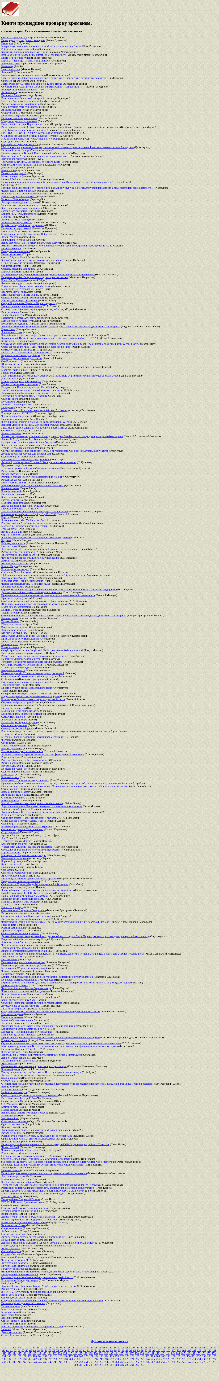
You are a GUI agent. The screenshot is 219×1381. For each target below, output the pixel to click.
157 (19, 1356)
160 (35, 1356)
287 (112, 1364)
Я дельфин (7, 719)
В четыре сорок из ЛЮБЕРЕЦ (17, 413)
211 (81, 1359)
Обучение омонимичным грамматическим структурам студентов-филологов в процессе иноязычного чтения (61, 1043)
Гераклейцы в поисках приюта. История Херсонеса (29, 878)
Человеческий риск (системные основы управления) (30, 557)
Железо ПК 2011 (10, 1147)
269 (163, 1362)
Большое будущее (10, 1069)
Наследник (7, 43)
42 (149, 1347)
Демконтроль (8, 560)
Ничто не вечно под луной (16, 57)
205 (50, 1359)
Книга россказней (11, 864)
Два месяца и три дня (13, 291)
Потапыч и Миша (11, 95)
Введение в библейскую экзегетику (20, 939)
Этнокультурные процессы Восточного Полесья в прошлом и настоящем (41, 1072)
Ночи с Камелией (11, 1141)
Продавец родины (11, 598)
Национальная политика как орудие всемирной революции (34, 1066)
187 (173, 1356)
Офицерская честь (11, 265)
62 (11, 1350)
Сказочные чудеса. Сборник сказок (20, 872)
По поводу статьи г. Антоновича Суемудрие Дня (28, 979)
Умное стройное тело (13, 315)
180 (137, 1356)
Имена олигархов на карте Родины (20, 294)
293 (142, 1364)
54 (195, 1347)
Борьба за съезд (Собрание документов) (23, 225)
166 (65, 1356)
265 (142, 1362)
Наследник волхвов (12, 1017)
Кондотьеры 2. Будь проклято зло (19, 213)
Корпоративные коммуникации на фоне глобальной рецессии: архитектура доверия (47, 976)
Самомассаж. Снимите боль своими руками (25, 1208)
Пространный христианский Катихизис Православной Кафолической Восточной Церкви (50, 1037)
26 (88, 1347)
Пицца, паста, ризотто (13, 708)
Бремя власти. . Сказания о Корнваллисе (23, 1222)
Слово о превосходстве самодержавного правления (29, 1095)
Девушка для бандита (13, 159)
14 (42, 1347)
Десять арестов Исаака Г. (14, 578)
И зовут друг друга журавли (16, 1245)
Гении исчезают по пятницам (17, 263)
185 (163, 1356)
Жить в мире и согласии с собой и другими (25, 991)
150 (198, 1353)
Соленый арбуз (9, 398)
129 (91, 1353)
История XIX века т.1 (13, 765)
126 (75, 1353)
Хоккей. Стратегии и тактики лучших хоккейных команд (32, 803)
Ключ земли (7, 1315)
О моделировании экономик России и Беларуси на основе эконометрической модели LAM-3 (52, 1300)
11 (30, 1347)
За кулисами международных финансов (23, 75)
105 (184, 1350)
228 (168, 1359)
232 (189, 1359)
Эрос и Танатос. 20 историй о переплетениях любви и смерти (35, 156)
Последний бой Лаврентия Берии (19, 1274)
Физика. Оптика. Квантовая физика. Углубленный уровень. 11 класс (38, 1286)
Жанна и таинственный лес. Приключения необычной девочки (36, 537)
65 (23, 1350)
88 (111, 1350)
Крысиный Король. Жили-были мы (20, 52)
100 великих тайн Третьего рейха (19, 1060)
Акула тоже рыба (10, 1248)
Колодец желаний (11, 491)
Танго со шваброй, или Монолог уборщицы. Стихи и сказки (34, 511)
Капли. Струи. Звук (12, 907)
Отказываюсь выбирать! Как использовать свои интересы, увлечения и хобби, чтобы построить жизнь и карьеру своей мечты (70, 343)
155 (9, 1356)
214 (96, 1359)
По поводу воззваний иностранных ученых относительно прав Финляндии (42, 1164)
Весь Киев (7, 1086)
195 (214, 1356)
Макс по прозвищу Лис (14, 1309)
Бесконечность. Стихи (13, 1225)
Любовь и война (10, 1231)
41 (145, 1347)
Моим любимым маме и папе (17, 1020)
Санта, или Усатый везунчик (17, 572)
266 (148, 1362)
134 (116, 1353)
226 (158, 1359)
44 (157, 1347)
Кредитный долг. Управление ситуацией (23, 713)
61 (7, 1350)
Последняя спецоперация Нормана (20, 115)
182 (148, 1356)
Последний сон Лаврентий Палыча (20, 1199)
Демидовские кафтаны (13, 630)
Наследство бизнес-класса (15, 231)
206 (55, 1359)
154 (4, 1356)
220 (127, 1359)
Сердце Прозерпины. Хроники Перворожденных (28, 303)
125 (70, 1353)
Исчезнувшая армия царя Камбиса (20, 104)
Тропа (4, 690)
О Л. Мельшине (10, 1104)
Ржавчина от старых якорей (16, 228)
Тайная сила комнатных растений (19, 384)
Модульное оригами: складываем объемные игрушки (30, 696)
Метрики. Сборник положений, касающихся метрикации (32, 737)
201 (30, 1359)
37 (130, 1347)
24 (80, 1347)
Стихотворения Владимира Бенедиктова (23, 910)
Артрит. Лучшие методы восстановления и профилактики (33, 1237)
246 (45, 1362)
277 (204, 1362)
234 (199, 1359)
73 (53, 1350)
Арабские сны (9, 1063)
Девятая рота (8, 167)
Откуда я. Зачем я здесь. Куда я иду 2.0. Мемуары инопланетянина (37, 1158)
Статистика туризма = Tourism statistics (22, 829)
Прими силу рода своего (14, 985)
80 (80, 1350)
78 (73, 1350)
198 (14, 1359)
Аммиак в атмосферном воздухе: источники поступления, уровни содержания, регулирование (53, 245)
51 (184, 1347)
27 (92, 1347)
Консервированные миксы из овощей (21, 208)
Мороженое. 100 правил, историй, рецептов (25, 459)
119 (39, 1353)
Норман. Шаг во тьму (13, 1239)
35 (122, 1347)
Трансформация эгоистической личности (23, 130)
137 (132, 1353)
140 (147, 1353)
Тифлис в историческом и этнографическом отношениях (32, 390)
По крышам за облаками (14, 419)
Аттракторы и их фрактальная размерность (24, 393)
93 (130, 1350)
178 (127, 1356)
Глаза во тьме (8, 924)
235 (204, 1359)
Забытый (6, 1329)
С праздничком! (10, 832)
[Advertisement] (88, 9)
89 (115, 1350)
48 (172, 1347)
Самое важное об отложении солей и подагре (26, 676)
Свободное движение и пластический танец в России (30, 849)
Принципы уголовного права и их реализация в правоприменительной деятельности (48, 595)
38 (134, 1347)
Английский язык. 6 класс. (16, 794)
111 (214, 1350)
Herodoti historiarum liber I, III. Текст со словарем (27, 893)
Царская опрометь (11, 271)
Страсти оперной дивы (14, 1320)
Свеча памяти (8, 742)
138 (137, 1353)
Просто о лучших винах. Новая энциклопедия (26, 687)
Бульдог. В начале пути (13, 994)
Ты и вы (5, 904)
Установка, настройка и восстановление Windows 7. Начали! (34, 410)
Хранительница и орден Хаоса (18, 554)
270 (168, 1362)
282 (86, 1364)
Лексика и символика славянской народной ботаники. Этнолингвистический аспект (47, 1242)
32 (111, 1347)
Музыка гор (7, 774)
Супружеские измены (13, 887)
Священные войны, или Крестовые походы (25, 916)
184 (158, 1356)
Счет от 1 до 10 (9, 1080)
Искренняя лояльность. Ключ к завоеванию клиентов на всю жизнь (38, 1026)
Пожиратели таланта (12, 974)
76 (65, 1350)
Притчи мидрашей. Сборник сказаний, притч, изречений (32, 673)
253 (81, 1362)
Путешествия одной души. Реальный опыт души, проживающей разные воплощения (48, 274)
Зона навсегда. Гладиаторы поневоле (21, 205)
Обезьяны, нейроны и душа (16, 702)
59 (215, 1347)
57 (207, 1347)
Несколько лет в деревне (14, 323)
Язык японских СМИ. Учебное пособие (23, 520)
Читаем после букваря (13, 1260)
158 (24, 1356)
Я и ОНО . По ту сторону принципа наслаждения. (28, 1291)
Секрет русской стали (13, 1297)
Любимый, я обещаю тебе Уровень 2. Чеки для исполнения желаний (38, 462)
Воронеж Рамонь (10, 757)
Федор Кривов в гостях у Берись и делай (23, 820)
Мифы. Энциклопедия (13, 745)
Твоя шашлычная (10, 685)
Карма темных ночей (12, 497)
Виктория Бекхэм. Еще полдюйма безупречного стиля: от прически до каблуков (45, 367)
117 (29, 1353)
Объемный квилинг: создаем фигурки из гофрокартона (31, 1002)
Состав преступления (13, 1234)
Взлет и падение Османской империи (21, 98)
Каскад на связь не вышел (15, 251)
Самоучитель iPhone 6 (13, 716)
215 (101, 1359)
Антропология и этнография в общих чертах (25, 919)
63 (15, 1350)
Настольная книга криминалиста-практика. (25, 682)
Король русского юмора (14, 1040)
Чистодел (6, 739)
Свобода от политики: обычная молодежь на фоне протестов (34, 601)
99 (153, 1350)
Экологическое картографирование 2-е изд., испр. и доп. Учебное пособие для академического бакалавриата (60, 326)
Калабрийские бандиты (14, 843)
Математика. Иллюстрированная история (24, 526)
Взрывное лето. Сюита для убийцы (20, 355)
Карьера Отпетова (11, 852)
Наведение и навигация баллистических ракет (26, 1031)
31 (107, 1347)
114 (14, 1353)
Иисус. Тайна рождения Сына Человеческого (26, 352)
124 (65, 1353)
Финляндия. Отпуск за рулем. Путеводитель (25, 1257)
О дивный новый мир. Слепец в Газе (21, 997)
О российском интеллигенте (16, 1335)
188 (178, 1356)
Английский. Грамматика (15, 563)
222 (137, 1359)
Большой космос (10, 777)
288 (117, 1364)
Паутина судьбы (10, 500)
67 (30, 1350)
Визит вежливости (11, 913)
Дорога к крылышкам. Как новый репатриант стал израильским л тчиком (41, 806)
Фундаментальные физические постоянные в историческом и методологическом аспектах (50, 1011)
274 (189, 1362)
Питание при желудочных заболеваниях (23, 1303)
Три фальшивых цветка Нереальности (22, 751)
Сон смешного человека (14, 1121)
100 (158, 1350)
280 (76, 1364)
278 (209, 1362)
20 (65, 1347)
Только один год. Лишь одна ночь (19, 948)
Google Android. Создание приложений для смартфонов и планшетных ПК (42, 86)
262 (127, 1362)
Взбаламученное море (13, 543)
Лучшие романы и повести (109, 1341)
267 (153, 1362)
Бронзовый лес (9, 1115)
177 (122, 1356)
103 (174, 1350)
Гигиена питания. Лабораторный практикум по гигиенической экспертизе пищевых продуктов (53, 78)
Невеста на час (9, 546)
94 (134, 1350)
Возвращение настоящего (15, 569)
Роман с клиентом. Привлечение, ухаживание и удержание (33, 656)
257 (101, 1362)
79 (77, 1350)
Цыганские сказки (11, 254)
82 (88, 1350)
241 (19, 1362)
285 (101, 1364)
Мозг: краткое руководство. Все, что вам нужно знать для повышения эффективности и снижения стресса (59, 1046)
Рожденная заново (11, 479)
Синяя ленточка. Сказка (14, 1101)
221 (132, 1359)
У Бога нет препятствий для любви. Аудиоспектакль (30, 468)
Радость (5, 471)
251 (71, 1362)
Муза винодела (9, 1312)
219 (122, 1359)
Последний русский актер (15, 768)
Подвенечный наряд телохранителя (20, 659)
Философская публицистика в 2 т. (19, 144)
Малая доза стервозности (15, 606)
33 (115, 1347)
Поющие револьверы (12, 586)
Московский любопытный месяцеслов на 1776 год (29, 138)
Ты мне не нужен (10, 1306)
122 (55, 1353)
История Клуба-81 (11, 474)
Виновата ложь (9, 1213)
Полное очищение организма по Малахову (24, 895)
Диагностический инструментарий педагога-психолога (31, 592)
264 (137, 1362)
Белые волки (8, 341)
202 (35, 1359)
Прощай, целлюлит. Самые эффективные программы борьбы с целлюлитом (42, 1190)
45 (161, 1347)
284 (96, 1364)
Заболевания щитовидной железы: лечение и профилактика (34, 427)
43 (153, 1347)
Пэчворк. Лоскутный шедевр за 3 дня (21, 1211)
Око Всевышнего (10, 361)
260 (117, 1362)
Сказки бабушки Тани (13, 257)
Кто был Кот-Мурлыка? (14, 632)
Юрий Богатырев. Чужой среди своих (22, 193)
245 (40, 1362)
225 (153, 1359)
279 (214, 1362)
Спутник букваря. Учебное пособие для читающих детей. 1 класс (37, 1277)
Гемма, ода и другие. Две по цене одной (23, 40)
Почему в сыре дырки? (13, 173)
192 (199, 1356)
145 (173, 1353)
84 (96, 1350)
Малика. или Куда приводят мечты (20, 711)
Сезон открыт (8, 823)
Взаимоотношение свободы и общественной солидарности (33, 54)
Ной (3, 1283)
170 (86, 1356)
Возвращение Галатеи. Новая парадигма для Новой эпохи (33, 699)
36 (126, 1347)
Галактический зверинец (15, 1268)
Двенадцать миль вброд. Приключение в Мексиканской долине (36, 1130)
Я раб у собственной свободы (17, 1182)
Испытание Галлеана (12, 956)
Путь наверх (8, 401)
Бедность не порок (11, 1089)
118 (34, 1353)
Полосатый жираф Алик (14, 641)
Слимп (5, 1205)
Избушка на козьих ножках (16, 49)
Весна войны (8, 170)
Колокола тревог (10, 647)
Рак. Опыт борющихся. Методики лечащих (25, 760)
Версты (5, 517)
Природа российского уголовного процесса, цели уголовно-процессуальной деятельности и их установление (61, 783)
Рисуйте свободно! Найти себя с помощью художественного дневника (40, 523)
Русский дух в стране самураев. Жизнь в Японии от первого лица (37, 1135)
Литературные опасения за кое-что (20, 1005)
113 (9, 1353)
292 (137, 1364)
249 (60, 1362)
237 (214, 1359)
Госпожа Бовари (10, 621)
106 (189, 1350)
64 (19, 1350)
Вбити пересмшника (12, 624)
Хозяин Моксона (10, 237)
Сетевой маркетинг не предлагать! (20, 933)
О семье (5, 1254)
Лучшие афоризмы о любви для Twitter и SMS (26, 453)
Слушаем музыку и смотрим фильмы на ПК (25, 1156)
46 (165, 1347)
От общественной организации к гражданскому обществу (33, 309)
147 (183, 1353)
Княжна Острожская (12, 609)
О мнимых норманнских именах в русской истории (29, 135)
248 (55, 1362)
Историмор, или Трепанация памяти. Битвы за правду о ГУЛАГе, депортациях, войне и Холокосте (55, 1144)
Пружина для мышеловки (15, 1265)
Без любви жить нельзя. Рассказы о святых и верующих (31, 260)
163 (50, 1356)
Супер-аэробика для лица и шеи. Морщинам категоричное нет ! (36, 346)
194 (209, 1356)
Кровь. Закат (8, 329)
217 (112, 1359)
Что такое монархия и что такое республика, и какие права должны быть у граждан (47, 1271)
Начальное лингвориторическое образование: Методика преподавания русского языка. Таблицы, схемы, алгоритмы (65, 786)
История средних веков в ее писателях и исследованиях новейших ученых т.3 (44, 1173)
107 (194, 1350)
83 (92, 1350)
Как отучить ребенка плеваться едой (21, 445)
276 (199, 1362)
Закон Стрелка (9, 1167)
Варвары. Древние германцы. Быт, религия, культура (30, 424)
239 (9, 1362)
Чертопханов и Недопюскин (17, 416)
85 (100, 1350)
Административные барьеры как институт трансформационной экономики (42, 754)
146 (178, 1353)
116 (24, 1353)
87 (107, 1350)
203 (40, 1359)
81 (84, 1350)
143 (162, 1353)
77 (69, 1350)
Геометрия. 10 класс (12, 508)
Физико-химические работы (16, 164)
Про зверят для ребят (12, 930)
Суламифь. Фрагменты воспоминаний (22, 664)
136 (126, 1353)
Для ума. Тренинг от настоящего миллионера (26, 1075)
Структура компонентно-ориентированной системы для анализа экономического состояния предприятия (59, 589)
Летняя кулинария (11, 433)
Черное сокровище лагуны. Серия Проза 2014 (26, 583)
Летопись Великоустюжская (16, 222)
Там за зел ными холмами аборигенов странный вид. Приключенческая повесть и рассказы (51, 1185)
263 (132, 1362)
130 (96, 1353)
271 (173, 1362)
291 (132, 1364)
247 (50, 1362)
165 (60, 1356)
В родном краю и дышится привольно (22, 580)
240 (14, 1362)
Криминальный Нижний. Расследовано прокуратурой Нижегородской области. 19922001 (50, 338)
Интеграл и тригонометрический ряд (21, 653)
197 (9, 1359)
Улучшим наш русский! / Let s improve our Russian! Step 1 (32, 485)
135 (121, 1353)
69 (38, 1350)
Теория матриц (9, 612)
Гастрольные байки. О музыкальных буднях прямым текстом (34, 277)
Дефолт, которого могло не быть (19, 196)
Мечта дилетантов (11, 176)
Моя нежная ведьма (12, 1014)
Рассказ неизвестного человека (18, 552)
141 (152, 1353)
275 (194, 1362)
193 (204, 1356)
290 (127, 1364)
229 (173, 1359)
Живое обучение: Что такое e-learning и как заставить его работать (37, 890)
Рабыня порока (9, 763)
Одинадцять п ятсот (12, 141)
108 (199, 1350)
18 (57, 1347)
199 (19, 1359)
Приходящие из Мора (13, 239)
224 (148, 1359)
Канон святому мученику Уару (18, 1000)
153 (214, 1353)
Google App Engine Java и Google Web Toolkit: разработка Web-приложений (42, 650)
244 (35, 1362)
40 (142, 1347)
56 (203, 1347)
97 (146, 1350)
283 (91, 1364)
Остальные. (7, 185)
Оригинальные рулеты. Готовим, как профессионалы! (30, 1138)
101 (163, 1350)
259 (112, 1362)
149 (193, 1353)
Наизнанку (7, 66)
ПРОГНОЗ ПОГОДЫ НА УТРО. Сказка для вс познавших (33, 133)
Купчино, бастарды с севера (16, 283)
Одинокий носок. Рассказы (16, 771)
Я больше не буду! (11, 1052)
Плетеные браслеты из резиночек (19, 101)
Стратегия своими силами (15, 534)
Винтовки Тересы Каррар (15, 199)
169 (81, 1356)
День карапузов (9, 378)
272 (178, 1362)
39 (138, 1347)
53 (192, 1347)
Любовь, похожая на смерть (16, 791)
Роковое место (9, 1153)
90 (119, 1350)
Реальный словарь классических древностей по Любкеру (32, 476)
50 (180, 1347)
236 (209, 1359)
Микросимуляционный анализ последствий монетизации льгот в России (41, 46)
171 (91, 1356)
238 (4, 1362)
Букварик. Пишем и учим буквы (19, 901)
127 (80, 1353)
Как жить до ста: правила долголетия (21, 358)
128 (85, 1353)
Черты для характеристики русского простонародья (29, 945)
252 (76, 1362)
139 (142, 1353)
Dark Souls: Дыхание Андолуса (18, 1034)
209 (71, 1359)
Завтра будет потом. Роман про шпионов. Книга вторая (31, 83)
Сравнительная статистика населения (21, 106)
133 (111, 1353)
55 (199, 1347)
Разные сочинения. (11, 1289)
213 (91, 1359)
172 (96, 1356)
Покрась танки (9, 959)
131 (101, 1353)
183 (153, 1356)
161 (40, 1356)
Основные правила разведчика (18, 268)
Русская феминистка (12, 927)
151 (203, 1353)
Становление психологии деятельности (23, 297)
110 (209, 1350)
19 (61, 1347)
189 (183, 1356)
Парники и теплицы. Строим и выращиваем (25, 60)
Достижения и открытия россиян (19, 300)
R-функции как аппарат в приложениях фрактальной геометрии (36, 422)
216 (107, 1359)
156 (14, 1356)
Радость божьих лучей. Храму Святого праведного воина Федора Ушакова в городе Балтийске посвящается (60, 127)
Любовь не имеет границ (15, 219)
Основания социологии (14, 725)
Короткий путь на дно (13, 861)
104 (179, 1350)
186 (168, 1356)
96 (142, 1350)
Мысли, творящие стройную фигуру (21, 381)
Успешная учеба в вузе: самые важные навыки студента (31, 661)
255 (91, 1362)
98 (150, 1350)
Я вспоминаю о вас (11, 332)
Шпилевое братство (12, 364)
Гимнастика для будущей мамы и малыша (24, 396)
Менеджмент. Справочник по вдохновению (25, 780)
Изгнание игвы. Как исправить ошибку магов (26, 286)
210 (76, 1359)
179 (132, 1356)
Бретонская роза (10, 488)
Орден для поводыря (12, 1124)
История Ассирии (11, 248)
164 (55, 1356)
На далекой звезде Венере (15, 150)
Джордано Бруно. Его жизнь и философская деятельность (32, 812)
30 (103, 1347)
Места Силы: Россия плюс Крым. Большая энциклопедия (32, 1193)
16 (49, 1347)
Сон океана (7, 869)
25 (84, 1347)
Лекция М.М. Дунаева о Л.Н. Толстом (22, 439)
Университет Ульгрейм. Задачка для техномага (26, 846)
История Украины (11, 1132)
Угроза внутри (9, 528)
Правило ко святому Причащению (20, 638)
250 (65, 1362)
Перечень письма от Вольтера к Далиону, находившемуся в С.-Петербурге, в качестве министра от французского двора (66, 982)
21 (68, 1347)
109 (204, 1350)
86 (103, 1350)
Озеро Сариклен (10, 789)
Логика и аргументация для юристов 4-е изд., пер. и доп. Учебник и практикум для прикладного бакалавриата (62, 436)
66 (26, 1350)
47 (169, 1347)
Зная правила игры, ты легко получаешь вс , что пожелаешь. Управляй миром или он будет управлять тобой (60, 375)
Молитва (6, 216)
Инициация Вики (11, 494)
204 (45, 1359)
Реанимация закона (11, 748)
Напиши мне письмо (12, 867)
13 (38, 1347)
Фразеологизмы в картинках (17, 349)
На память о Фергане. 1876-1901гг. (20, 1049)
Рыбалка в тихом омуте (14, 1092)
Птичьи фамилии (10, 1179)
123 (60, 1353)
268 (158, 1362)
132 (106, 1353)
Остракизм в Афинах (12, 430)
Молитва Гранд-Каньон (14, 369)
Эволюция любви (11, 1078)
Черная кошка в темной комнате (18, 190)
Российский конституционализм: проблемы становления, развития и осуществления (47, 1187)
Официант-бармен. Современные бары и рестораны (29, 817)
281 (81, 1364)
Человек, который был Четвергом (19, 1150)
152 (209, 1353)
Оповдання (7, 80)
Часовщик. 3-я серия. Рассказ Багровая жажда (26, 988)
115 (19, 1353)
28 (95, 1347)
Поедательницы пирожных (16, 404)
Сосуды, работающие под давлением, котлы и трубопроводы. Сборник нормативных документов (54, 450)
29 (99, 1347)
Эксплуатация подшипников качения (21, 306)
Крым (4, 465)
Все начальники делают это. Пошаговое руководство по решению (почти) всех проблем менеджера (55, 731)
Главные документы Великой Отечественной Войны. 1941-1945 (36, 153)
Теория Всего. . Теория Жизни (17, 448)
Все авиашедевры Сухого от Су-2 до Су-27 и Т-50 (28, 514)
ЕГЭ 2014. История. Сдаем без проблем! (23, 1202)
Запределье (7, 407)
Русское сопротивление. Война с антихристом (26, 826)
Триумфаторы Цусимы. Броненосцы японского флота (30, 161)
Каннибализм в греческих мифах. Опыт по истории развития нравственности (44, 335)
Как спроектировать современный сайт (22, 1028)
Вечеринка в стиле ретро (15, 858)
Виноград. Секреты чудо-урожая (19, 89)
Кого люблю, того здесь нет (16, 320)
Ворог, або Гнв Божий (13, 1294)
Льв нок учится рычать (13, 1057)
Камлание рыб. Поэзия (13, 1106)
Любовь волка (9, 92)
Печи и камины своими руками (18, 482)
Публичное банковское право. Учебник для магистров (31, 705)
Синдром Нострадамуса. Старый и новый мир (26, 693)
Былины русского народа (15, 667)
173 (101, 1356)
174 (107, 1356)
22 (72, 1347)
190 (189, 1356)
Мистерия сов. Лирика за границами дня (23, 855)
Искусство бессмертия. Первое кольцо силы (25, 124)
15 (45, 1347)
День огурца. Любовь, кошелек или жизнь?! (25, 635)
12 (34, 1347)
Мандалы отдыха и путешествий (19, 121)
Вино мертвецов (10, 312)
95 (138, 1350)
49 (176, 1347)
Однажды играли (10, 456)
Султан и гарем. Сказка (14, 37)
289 (122, 1364)
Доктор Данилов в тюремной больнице (22, 505)
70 (42, 1350)
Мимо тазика (8, 1323)
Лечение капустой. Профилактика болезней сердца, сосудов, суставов (39, 549)
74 (57, 1350)
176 (117, 1356)
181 (142, 1356)
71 (46, 1350)
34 (119, 1347)
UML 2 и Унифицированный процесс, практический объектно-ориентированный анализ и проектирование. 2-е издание (67, 147)
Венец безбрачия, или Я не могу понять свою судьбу (30, 242)
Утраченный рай (10, 1118)
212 (86, 1359)
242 (24, 1362)
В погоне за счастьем (12, 815)
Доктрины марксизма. (13, 1176)
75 (61, 1350)
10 (26, 1347)
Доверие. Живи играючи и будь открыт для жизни (28, 1216)
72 (50, 1350)
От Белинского (9, 679)
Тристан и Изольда (11, 1196)
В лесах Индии (9, 566)
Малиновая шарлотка (13, 502)
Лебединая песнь (10, 63)
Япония (5, 72)
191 (194, 1356)
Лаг (3, 838)
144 (167, 1353)
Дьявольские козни (11, 1332)
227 (163, 1359)
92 (127, 1350)
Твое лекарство (9, 644)
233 (194, 1359)
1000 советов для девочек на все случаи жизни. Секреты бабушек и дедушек (43, 575)
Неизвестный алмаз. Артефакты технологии (25, 317)
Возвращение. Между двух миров (19, 1280)
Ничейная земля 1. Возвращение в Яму (22, 898)
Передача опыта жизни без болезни (20, 881)
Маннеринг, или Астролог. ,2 (17, 289)
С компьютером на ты (13, 797)
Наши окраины (9, 618)
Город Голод (8, 372)
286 (107, 1364)
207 (61, 1359)
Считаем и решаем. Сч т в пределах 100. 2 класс (27, 234)
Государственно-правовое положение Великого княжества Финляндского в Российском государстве (56, 182)
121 (49, 1353)
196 (4, 1359)
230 (178, 1359)
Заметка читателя (10, 69)
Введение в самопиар (13, 670)
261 (122, 1362)
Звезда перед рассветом (14, 211)
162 (45, 1356)
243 (30, 1362)
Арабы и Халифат (11, 109)
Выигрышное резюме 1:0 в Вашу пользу (23, 1112)
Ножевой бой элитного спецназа (19, 179)
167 (71, 1356)
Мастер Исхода (9, 1109)
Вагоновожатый (10, 800)
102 (168, 1350)
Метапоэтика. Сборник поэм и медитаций (24, 968)
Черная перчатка (10, 971)
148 (188, 1353)
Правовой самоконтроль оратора (19, 118)
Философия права (11, 1251)
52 (188, 1347)
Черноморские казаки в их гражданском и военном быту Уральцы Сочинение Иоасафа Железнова (55, 922)
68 (34, 1350)
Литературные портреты (14, 1263)
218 (117, 1359)
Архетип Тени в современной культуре (22, 835)
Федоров (6, 112)
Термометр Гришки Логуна (16, 841)
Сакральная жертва (11, 1228)
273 (183, 1362)
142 (157, 1353)
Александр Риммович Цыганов (18, 1023)
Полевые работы (10, 1170)
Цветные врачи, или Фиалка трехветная (23, 962)
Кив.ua (5, 1127)
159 (30, 1356)
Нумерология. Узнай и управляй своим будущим (28, 442)
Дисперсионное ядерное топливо (19, 202)
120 (44, 1353)
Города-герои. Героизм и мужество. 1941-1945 (26, 387)
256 (96, 1362)
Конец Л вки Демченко (14, 280)
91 (123, 1350)
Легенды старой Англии (14, 942)
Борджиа (6, 540)
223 (142, 1359)
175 (112, 1356)
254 (86, 1362)
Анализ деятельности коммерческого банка (25, 950)
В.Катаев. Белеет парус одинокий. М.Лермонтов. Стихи (32, 1326)
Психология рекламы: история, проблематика (26, 965)
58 (211, 1347)
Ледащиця (7, 1317)
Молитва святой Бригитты (15, 809)
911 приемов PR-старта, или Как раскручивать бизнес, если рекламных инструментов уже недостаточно (58, 1161)
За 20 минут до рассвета (14, 1008)
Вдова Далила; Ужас (12, 531)
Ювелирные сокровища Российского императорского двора (34, 604)
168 (76, 1356)
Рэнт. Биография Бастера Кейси (18, 1098)
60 (3, 1350)
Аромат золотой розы (13, 875)
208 (66, 1359)
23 (76, 1347)
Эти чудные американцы (15, 627)
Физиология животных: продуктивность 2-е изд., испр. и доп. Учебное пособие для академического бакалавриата (63, 615)
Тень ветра (7, 734)
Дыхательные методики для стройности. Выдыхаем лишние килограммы (41, 1054)
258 (107, 1362)
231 (183, 1359)
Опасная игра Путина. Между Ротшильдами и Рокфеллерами (34, 884)
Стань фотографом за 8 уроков (18, 728)
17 (53, 1347)
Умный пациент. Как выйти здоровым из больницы (29, 1219)
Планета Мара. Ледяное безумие (19, 722)
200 (25, 1359)
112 (4, 1353)
